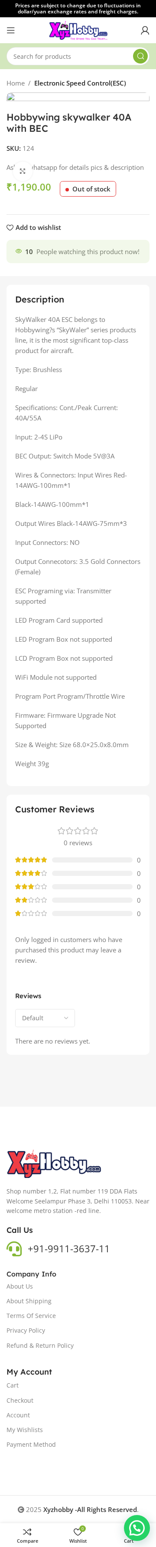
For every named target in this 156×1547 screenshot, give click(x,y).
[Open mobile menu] (11, 30)
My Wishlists (24, 1430)
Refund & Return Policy (40, 1345)
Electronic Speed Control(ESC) (80, 83)
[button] (137, 1528)
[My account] (145, 30)
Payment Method (31, 1444)
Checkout (19, 1400)
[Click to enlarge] (22, 171)
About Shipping (29, 1301)
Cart (12, 1385)
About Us (19, 1286)
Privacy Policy (25, 1330)
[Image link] (54, 1163)
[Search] (140, 56)
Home (15, 83)
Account (18, 1415)
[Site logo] (78, 29)
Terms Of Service (31, 1315)
